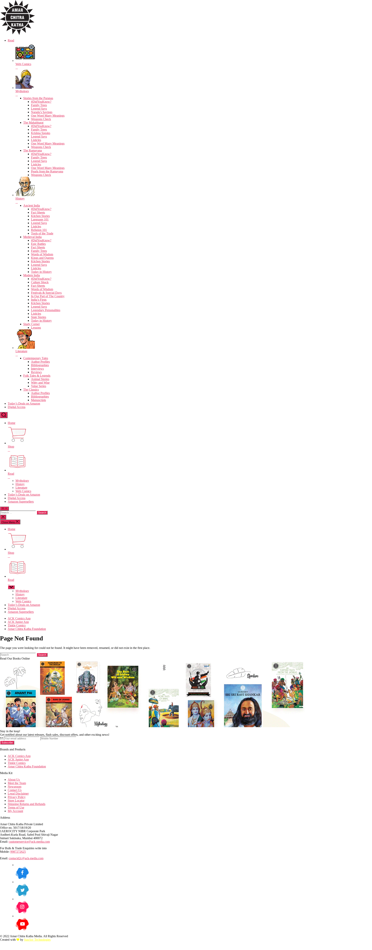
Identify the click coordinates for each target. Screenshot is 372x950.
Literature (21, 487)
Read (11, 40)
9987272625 (18, 851)
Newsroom (14, 786)
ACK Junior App (18, 622)
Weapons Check (41, 119)
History (20, 484)
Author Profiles (40, 361)
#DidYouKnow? (41, 101)
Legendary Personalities (45, 310)
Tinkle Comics (17, 625)
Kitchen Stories (40, 216)
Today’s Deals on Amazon (24, 403)
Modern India (31, 275)
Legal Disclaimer (18, 793)
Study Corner (31, 324)
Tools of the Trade (42, 233)
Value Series (38, 386)
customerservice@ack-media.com (29, 841)
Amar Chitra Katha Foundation (27, 628)
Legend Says (39, 108)
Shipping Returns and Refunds (26, 804)
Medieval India (32, 237)
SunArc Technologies (37, 939)
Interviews (37, 368)
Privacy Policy (17, 797)
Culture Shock (40, 282)
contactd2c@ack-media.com (26, 858)
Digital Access (16, 407)
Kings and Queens (42, 257)
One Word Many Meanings (48, 115)
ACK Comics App (19, 618)
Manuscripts (38, 400)
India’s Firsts (38, 299)
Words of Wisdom (42, 254)
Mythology (22, 480)
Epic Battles (38, 243)
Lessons (36, 327)
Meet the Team (17, 783)
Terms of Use (16, 807)
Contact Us (15, 790)
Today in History (41, 271)
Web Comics (23, 491)
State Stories (38, 317)
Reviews (36, 372)
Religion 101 (39, 230)
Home (11, 423)
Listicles (36, 140)
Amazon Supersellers (21, 501)
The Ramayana (32, 150)
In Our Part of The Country (48, 296)
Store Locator (16, 800)
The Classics (31, 389)
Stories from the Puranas (38, 98)
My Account (15, 811)
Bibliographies (40, 365)
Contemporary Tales (35, 358)
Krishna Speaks (40, 133)
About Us (14, 779)
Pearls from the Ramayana (47, 171)
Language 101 (40, 219)
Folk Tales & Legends (36, 375)
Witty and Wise (40, 382)
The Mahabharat (33, 122)
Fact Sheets (38, 212)
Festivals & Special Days (46, 292)
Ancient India (31, 205)
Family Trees (39, 105)
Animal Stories (40, 379)
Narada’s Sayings (41, 112)
